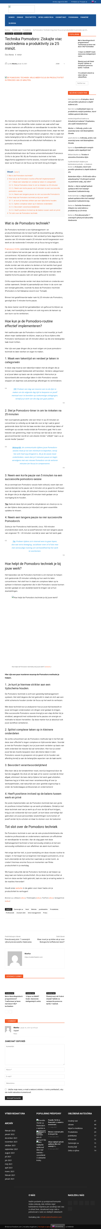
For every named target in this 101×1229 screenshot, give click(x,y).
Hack (27, 909)
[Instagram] (11, 1)
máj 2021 (8, 1164)
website (19, 888)
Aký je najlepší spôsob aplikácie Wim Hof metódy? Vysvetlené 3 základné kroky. (80, 188)
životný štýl (30, 17)
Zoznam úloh (21, 913)
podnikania (73, 17)
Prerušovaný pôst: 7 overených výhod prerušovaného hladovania (80, 217)
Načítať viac (81, 83)
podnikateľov (43, 909)
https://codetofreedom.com (34, 957)
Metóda (33, 909)
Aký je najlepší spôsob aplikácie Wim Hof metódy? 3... (56, 1144)
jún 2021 (8, 1160)
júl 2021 (8, 1156)
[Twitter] (27, 1)
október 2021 (10, 1145)
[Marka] (6, 63)
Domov (12, 17)
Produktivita (27, 30)
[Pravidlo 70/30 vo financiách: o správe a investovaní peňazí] (41, 1127)
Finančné (84, 17)
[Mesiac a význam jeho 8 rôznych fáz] (41, 1136)
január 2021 (9, 1179)
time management (34, 913)
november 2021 (11, 1142)
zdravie (20, 17)
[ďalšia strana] (10, 1011)
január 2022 (9, 1134)
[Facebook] (7, 1)
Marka (14, 64)
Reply (15, 1034)
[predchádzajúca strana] (6, 1011)
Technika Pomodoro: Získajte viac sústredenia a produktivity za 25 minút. (79, 208)
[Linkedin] (15, 1)
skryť (16, 172)
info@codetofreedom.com (51, 1217)
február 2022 (10, 1130)
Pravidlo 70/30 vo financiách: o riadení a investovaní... (55, 1122)
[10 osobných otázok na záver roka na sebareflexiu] (72, 75)
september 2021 (11, 1149)
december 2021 (11, 1138)
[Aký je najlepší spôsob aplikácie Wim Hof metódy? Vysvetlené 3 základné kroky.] (41, 1151)
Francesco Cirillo (12, 249)
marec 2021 (9, 1171)
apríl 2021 (9, 1168)
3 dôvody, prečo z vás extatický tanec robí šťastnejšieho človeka (80, 130)
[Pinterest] (19, 1)
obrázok (47, 667)
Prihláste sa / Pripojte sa (79, 2)
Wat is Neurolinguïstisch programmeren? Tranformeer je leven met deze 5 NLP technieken (14, 1001)
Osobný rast (61, 17)
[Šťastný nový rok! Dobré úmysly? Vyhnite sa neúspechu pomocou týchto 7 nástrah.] (55, 987)
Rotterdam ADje (74, 176)
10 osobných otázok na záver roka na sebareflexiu (86, 75)
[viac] (67, 924)
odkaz (23, 898)
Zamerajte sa (27, 33)
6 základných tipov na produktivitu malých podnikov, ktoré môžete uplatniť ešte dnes (82, 111)
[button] (93, 17)
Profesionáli (10, 913)
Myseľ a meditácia (45, 17)
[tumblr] (23, 1)
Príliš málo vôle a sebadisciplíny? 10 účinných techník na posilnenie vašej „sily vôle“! (82, 179)
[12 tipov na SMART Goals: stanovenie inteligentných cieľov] (35, 987)
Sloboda (12, 23)
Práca (45, 913)
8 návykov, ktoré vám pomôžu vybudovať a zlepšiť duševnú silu (81, 102)
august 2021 (10, 1153)
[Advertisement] (67, 9)
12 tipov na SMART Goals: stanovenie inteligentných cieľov (33, 998)
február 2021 (10, 1175)
